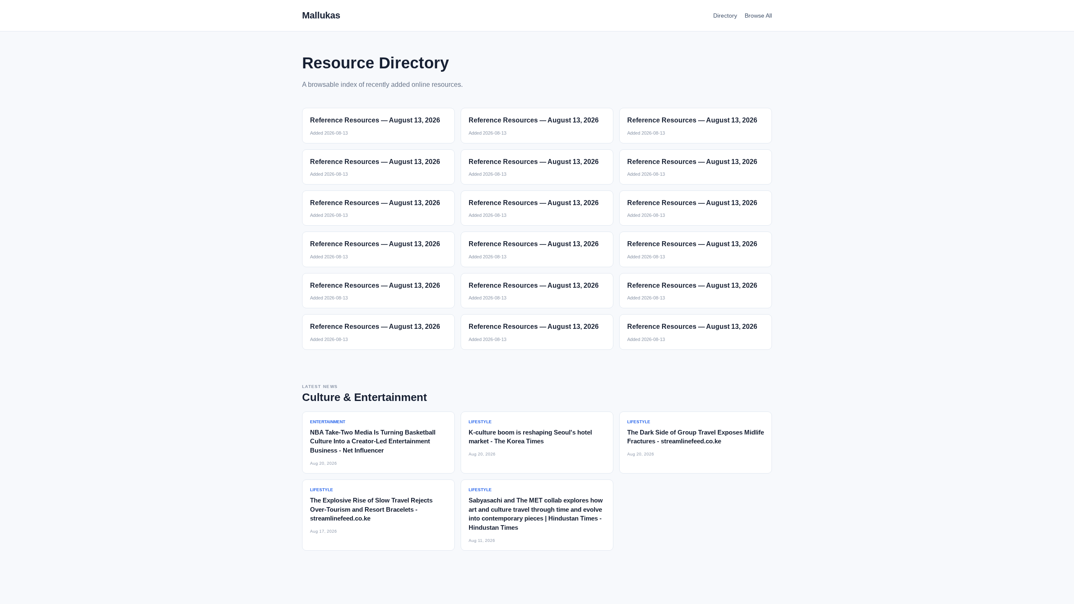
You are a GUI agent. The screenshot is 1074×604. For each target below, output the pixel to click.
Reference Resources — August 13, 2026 (375, 120)
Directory (725, 15)
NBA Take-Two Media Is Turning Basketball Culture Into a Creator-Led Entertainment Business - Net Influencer (372, 441)
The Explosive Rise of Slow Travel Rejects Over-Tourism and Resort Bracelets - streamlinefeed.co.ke (371, 509)
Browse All (758, 15)
